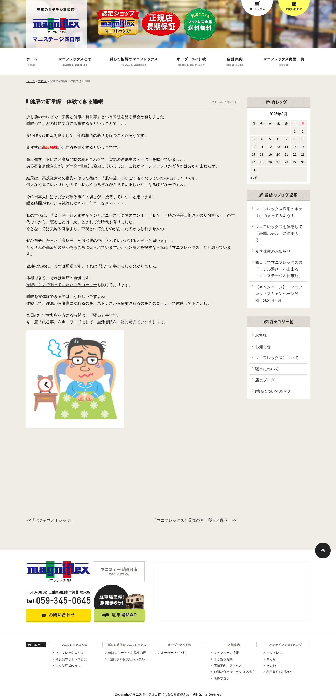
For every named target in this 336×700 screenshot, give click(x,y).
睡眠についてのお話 (273, 391)
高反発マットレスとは (71, 659)
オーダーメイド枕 (173, 653)
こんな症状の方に (68, 665)
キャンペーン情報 (226, 653)
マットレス (274, 653)
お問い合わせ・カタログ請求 (234, 672)
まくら (271, 659)
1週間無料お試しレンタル (126, 659)
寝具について (267, 369)
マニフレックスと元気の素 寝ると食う (192, 520)
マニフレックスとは (69, 653)
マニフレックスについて (276, 357)
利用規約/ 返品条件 (279, 672)
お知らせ (263, 346)
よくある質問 (223, 659)
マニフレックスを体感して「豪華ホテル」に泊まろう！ (278, 233)
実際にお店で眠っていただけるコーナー (61, 284)
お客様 (261, 335)
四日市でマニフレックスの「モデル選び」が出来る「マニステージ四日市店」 (278, 269)
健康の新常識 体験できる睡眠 (66, 101)
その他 (271, 665)
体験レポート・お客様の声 (127, 653)
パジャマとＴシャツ (52, 520)
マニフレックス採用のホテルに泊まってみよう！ (278, 212)
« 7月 (254, 178)
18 (262, 155)
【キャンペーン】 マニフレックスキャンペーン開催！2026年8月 (278, 294)
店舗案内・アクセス (228, 665)
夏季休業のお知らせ (273, 251)
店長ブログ (265, 380)
